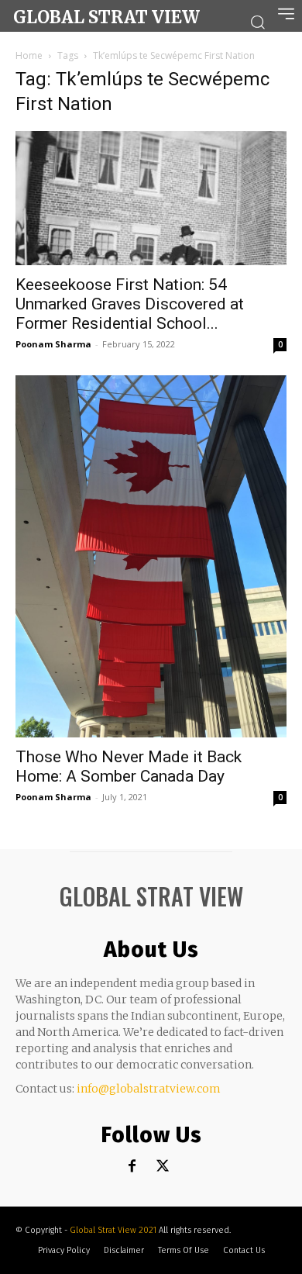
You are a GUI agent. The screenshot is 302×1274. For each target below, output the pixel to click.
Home (29, 55)
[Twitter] (163, 1166)
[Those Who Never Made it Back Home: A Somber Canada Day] (151, 556)
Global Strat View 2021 (114, 1230)
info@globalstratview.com (149, 1089)
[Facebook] (132, 1166)
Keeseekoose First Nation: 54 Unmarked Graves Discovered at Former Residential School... (129, 304)
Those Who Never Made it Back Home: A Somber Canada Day (128, 766)
